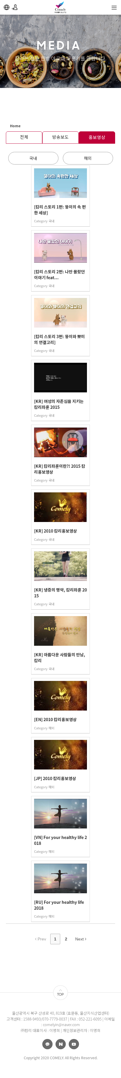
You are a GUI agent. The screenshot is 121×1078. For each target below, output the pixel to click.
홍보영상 (97, 137)
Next (80, 939)
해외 (88, 158)
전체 (24, 137)
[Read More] (60, 196)
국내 (33, 158)
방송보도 (60, 137)
